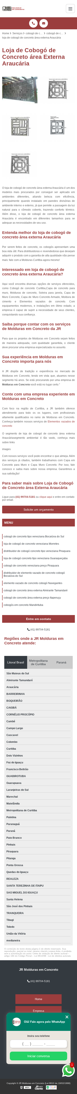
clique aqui (45, 496)
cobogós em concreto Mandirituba (23, 604)
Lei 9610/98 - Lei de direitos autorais (52, 956)
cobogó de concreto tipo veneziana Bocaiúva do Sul (34, 536)
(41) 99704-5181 (25, 496)
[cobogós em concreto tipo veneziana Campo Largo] (57, 127)
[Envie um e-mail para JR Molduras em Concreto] (43, 23)
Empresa (38, 1010)
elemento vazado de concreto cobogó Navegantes (33, 583)
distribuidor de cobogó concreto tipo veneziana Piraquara (37, 551)
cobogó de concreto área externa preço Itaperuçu (32, 597)
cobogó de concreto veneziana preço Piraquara (31, 565)
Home (38, 999)
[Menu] (70, 8)
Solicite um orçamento (39, 509)
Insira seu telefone (38, 1036)
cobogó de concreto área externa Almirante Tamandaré (36, 590)
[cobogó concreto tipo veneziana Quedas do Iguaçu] (19, 165)
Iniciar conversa (38, 1056)
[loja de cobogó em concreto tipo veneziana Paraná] (57, 90)
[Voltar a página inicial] (13, 8)
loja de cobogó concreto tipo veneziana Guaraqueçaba (36, 558)
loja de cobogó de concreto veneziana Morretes (31, 543)
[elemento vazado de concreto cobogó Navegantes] (19, 90)
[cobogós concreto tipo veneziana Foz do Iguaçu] (19, 127)
